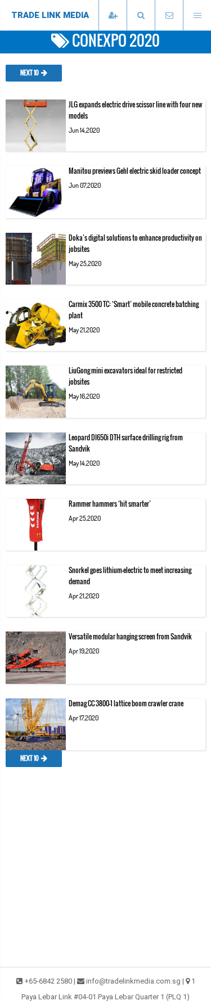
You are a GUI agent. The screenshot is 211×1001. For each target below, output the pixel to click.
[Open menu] (197, 15)
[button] (141, 15)
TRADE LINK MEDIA (50, 15)
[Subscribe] (112, 15)
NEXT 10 (29, 73)
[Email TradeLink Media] (169, 15)
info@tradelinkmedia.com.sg (133, 981)
